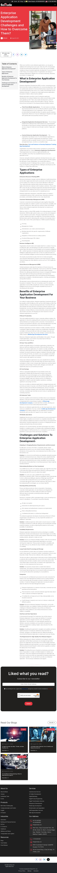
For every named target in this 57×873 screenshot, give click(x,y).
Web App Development (35, 812)
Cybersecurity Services (35, 791)
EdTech (2, 824)
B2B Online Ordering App (7, 805)
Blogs (21, 1)
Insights (2, 810)
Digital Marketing (33, 796)
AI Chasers (3, 812)
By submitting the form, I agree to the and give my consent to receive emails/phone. (29, 688)
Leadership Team (5, 796)
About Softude (4, 791)
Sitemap (29, 871)
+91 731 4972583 (37, 820)
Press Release (4, 845)
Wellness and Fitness (6, 831)
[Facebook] (36, 859)
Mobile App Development (35, 805)
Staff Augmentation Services (36, 810)
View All (51, 722)
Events (2, 798)
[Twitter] (48, 859)
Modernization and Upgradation (37, 808)
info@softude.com (37, 824)
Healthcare (3, 829)
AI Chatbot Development (35, 794)
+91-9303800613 (37, 822)
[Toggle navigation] (55, 4)
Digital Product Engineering (35, 798)
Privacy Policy (21, 871)
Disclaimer (36, 871)
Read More (4, 750)
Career (15, 1)
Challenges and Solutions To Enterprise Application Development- (9, 84)
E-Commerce (4, 826)
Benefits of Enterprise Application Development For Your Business (9, 78)
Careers (3, 794)
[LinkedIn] (44, 859)
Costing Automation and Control (8, 808)
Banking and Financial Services (8, 822)
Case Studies (4, 842)
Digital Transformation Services (36, 801)
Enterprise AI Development (35, 803)
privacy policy (25, 688)
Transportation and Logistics (7, 833)
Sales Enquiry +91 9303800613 (36, 1)
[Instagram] (40, 859)
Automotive (3, 819)
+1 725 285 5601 (52, 1)
